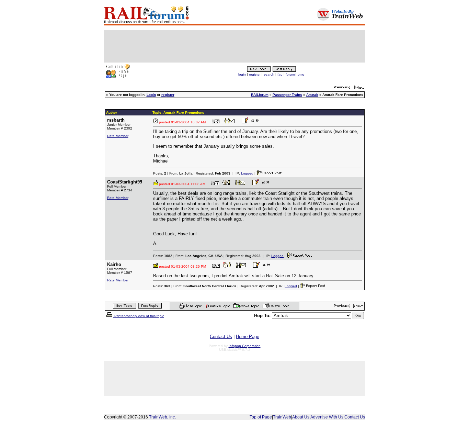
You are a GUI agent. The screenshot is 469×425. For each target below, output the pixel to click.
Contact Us (221, 336)
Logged (247, 173)
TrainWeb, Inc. (162, 417)
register (255, 74)
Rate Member (117, 136)
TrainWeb (282, 417)
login (242, 74)
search (269, 74)
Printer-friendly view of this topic (138, 316)
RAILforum (259, 95)
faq (280, 74)
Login (151, 95)
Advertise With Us (326, 417)
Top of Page (261, 417)
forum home (295, 74)
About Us (300, 417)
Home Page (247, 336)
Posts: (159, 173)
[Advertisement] (234, 46)
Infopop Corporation (245, 346)
